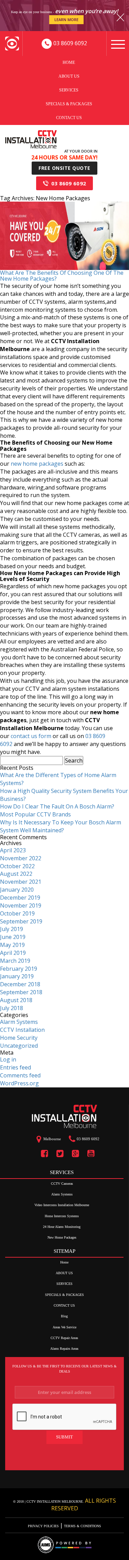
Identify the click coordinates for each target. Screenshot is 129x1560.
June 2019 (12, 937)
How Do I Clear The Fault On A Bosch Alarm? (57, 806)
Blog (64, 1316)
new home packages (37, 463)
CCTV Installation (22, 1030)
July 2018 (11, 1008)
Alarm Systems (19, 1022)
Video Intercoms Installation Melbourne (61, 1205)
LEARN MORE (66, 19)
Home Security (18, 1037)
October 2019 (17, 913)
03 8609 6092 (68, 183)
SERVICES (68, 89)
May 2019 (12, 945)
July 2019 (11, 929)
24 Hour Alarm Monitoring (61, 1227)
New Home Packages (61, 1237)
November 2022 (20, 858)
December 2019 (20, 897)
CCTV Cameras (62, 1183)
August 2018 (16, 1000)
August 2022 (16, 874)
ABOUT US (68, 76)
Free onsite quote (64, 168)
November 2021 (20, 881)
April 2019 (13, 953)
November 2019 (20, 905)
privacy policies (44, 1526)
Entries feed (15, 1067)
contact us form (31, 736)
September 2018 (21, 992)
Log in (8, 1059)
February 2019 (18, 968)
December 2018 (20, 984)
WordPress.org (19, 1083)
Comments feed (20, 1075)
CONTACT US (69, 117)
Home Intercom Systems (62, 1216)
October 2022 (17, 866)
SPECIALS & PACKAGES (69, 103)
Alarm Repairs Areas (64, 1348)
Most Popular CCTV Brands (35, 814)
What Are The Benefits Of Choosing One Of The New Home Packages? (61, 276)
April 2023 (13, 850)
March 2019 (15, 961)
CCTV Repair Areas (64, 1338)
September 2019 (21, 921)
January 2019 (17, 976)
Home (69, 62)
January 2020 (17, 889)
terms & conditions (82, 1526)
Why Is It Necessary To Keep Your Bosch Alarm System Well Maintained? (60, 826)
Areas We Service (64, 1327)
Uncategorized (19, 1045)
